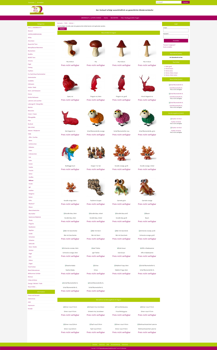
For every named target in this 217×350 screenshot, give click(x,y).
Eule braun (121, 252)
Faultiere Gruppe (95, 200)
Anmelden (40, 2)
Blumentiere (31, 51)
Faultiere (30, 71)
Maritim (30, 107)
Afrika (29, 37)
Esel (29, 157)
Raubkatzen (31, 227)
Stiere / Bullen (32, 247)
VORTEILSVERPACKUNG (35, 34)
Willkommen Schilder (34, 273)
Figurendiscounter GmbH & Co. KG (108, 348)
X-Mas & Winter (32, 280)
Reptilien (31, 230)
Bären (30, 140)
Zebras (30, 260)
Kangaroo (31, 194)
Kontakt (30, 309)
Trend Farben (32, 267)
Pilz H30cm (121, 61)
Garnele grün (121, 200)
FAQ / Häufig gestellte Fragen (130, 18)
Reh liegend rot (70, 131)
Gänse (30, 174)
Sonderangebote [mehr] (176, 113)
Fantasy (30, 67)
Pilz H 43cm (147, 61)
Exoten (30, 164)
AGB (29, 302)
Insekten (31, 190)
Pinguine (31, 223)
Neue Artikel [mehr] (176, 79)
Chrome (30, 61)
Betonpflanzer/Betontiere (35, 47)
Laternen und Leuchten (34, 101)
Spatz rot (70, 96)
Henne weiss (169, 71)
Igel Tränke (95, 252)
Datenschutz (31, 299)
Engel (29, 64)
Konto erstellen (167, 47)
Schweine (31, 240)
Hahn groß (168, 66)
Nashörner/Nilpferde (34, 217)
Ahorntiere (31, 41)
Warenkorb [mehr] (176, 53)
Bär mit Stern (95, 235)
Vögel (30, 253)
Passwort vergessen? (169, 45)
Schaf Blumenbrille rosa (121, 131)
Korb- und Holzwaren (34, 91)
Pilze (29, 120)
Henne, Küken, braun (171, 73)
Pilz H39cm (70, 61)
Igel (29, 187)
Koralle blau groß (121, 218)
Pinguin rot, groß (121, 96)
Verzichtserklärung (115, 344)
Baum (147, 218)
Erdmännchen (32, 154)
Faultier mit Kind (176, 122)
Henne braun (169, 68)
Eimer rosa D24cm (70, 328)
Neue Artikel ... (32, 287)
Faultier (30, 167)
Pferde (30, 220)
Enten (30, 150)
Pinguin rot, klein (95, 96)
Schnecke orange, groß (147, 235)
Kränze (30, 94)
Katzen (30, 197)
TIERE (65, 23)
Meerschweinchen (33, 210)
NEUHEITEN (114, 18)
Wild (29, 257)
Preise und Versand (33, 295)
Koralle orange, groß (121, 165)
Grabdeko (31, 81)
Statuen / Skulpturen (34, 130)
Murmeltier (31, 213)
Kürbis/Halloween (33, 97)
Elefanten (31, 147)
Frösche (30, 170)
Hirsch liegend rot (147, 96)
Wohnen (30, 277)
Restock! (30, 31)
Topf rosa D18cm (95, 328)
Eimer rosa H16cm (70, 311)
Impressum (31, 305)
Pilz (96, 61)
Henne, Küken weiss (171, 75)
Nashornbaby (70, 270)
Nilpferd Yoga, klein (121, 270)
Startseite (31, 2)
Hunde (30, 184)
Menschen (31, 111)
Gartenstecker (32, 77)
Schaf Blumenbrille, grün (147, 131)
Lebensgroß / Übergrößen (35, 104)
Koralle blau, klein (70, 218)
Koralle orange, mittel (147, 165)
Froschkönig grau (121, 311)
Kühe (30, 200)
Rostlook (30, 124)
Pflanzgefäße (31, 117)
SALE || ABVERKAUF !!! (34, 27)
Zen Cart (124, 348)
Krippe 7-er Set (96, 165)
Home (106, 18)
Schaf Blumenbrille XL (147, 270)
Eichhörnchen (32, 144)
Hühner (71, 23)
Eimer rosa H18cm (121, 328)
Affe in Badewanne (147, 252)
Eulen (30, 160)
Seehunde (31, 243)
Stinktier (30, 250)
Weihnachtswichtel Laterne (147, 328)
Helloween (31, 84)
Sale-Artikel (31, 127)
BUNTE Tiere (31, 57)
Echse (96, 270)
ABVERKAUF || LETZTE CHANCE (91, 18)
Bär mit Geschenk (121, 235)
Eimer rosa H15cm (147, 311)
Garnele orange (147, 200)
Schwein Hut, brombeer (96, 311)
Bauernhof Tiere (32, 44)
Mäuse (30, 207)
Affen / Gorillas (32, 137)
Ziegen (30, 263)
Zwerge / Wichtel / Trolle (35, 283)
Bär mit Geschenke (70, 235)
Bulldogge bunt (70, 165)
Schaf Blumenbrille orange (96, 131)
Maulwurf (31, 204)
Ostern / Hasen (32, 114)
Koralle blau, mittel (96, 218)
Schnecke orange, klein (70, 252)
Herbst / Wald (32, 87)
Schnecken (31, 237)
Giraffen (30, 177)
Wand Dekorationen (34, 270)
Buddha (30, 54)
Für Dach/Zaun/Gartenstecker (36, 74)
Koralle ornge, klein (70, 200)
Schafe (30, 233)
